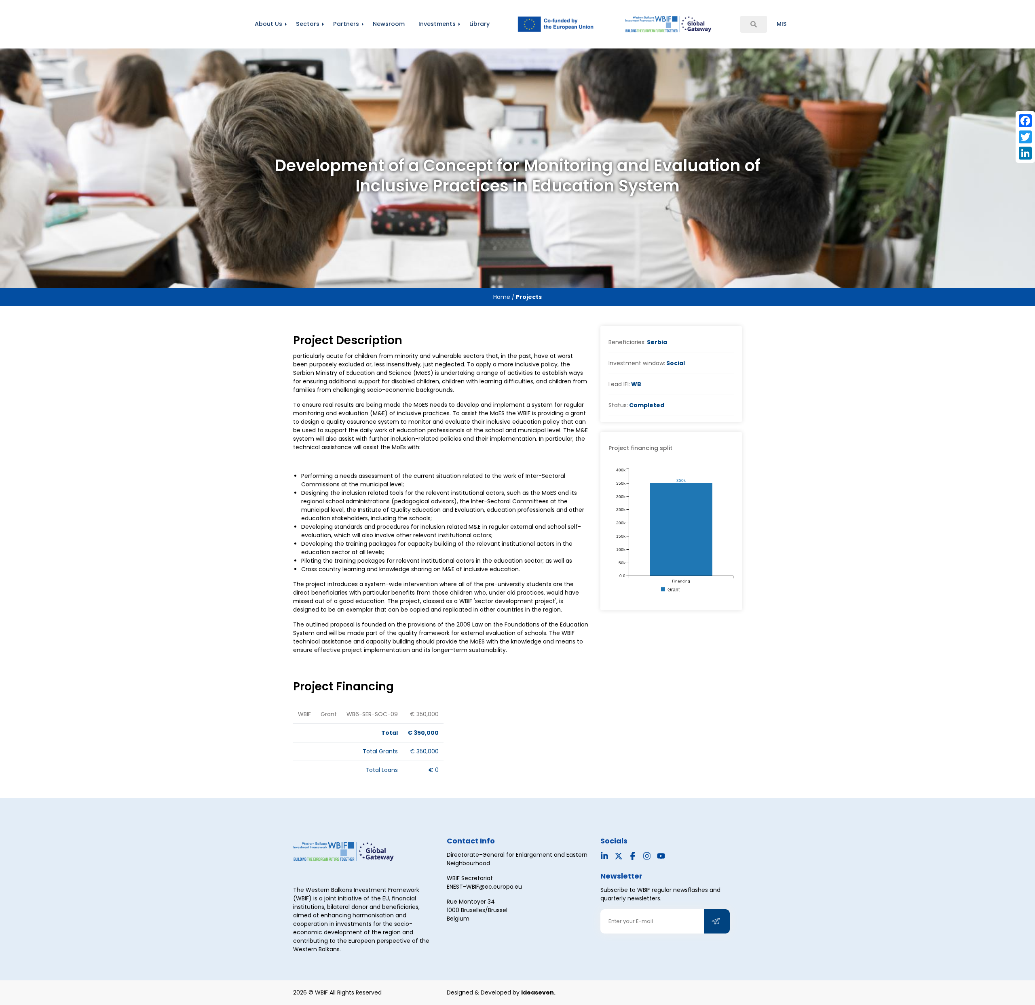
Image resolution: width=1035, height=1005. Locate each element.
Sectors (307, 24)
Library (479, 24)
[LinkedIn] (1025, 153)
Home (502, 297)
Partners (346, 24)
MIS (781, 24)
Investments (437, 24)
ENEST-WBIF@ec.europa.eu (484, 887)
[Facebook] (1025, 121)
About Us (268, 24)
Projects (529, 297)
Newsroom (389, 24)
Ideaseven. (538, 992)
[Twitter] (1025, 137)
